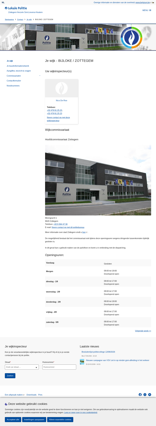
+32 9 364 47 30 (61, 224)
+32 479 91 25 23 (54, 110)
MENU (145, 10)
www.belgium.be (143, 2)
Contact (20, 19)
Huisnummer (48, 362)
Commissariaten (14, 76)
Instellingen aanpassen (34, 420)
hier (84, 232)
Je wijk (29, 19)
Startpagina (9, 19)
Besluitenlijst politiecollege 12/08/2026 (98, 352)
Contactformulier (14, 81)
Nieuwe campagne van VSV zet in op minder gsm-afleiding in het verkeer (117, 360)
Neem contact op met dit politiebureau (68, 227)
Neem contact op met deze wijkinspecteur (58, 119)
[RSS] (149, 394)
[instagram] (144, 394)
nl (3, 2)
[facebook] (140, 394)
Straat (7, 362)
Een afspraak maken (14, 395)
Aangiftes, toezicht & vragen (19, 71)
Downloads (31, 395)
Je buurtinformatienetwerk (18, 66)
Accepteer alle (13, 420)
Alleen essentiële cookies (60, 420)
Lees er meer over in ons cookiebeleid (80, 412)
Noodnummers (13, 86)
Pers (40, 395)
